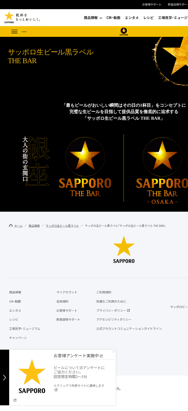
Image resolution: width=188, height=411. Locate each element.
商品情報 (91, 17)
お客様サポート (151, 4)
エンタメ (132, 17)
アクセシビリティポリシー (114, 319)
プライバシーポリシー (111, 310)
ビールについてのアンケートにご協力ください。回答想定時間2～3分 (79, 376)
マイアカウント (66, 292)
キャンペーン (18, 337)
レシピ (148, 17)
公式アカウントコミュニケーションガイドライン (129, 328)
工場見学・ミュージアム (24, 328)
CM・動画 (113, 17)
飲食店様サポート (68, 319)
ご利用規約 (103, 292)
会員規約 (62, 301)
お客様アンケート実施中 (76, 355)
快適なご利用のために (111, 301)
